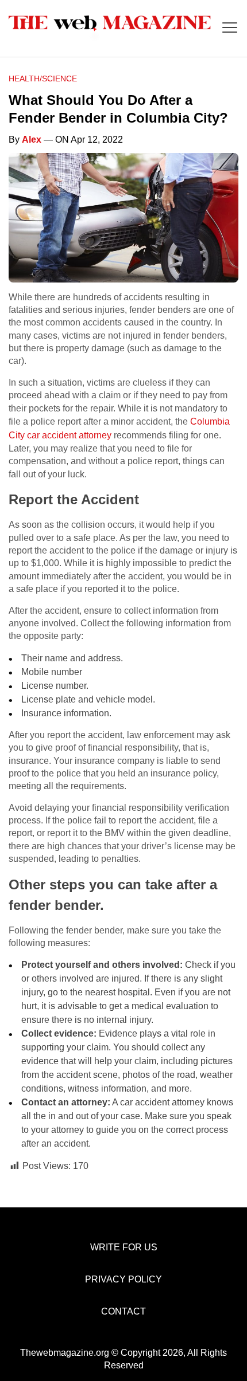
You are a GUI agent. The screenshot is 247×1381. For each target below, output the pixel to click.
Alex (31, 139)
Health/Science (43, 78)
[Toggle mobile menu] (229, 28)
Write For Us (123, 1247)
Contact (123, 1311)
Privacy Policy (123, 1279)
